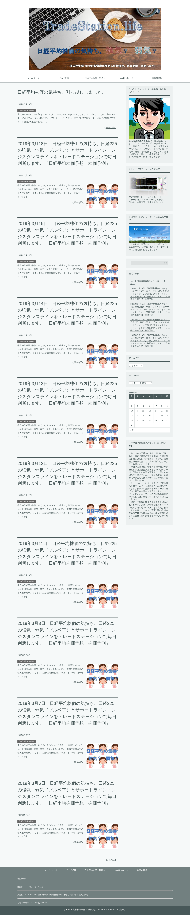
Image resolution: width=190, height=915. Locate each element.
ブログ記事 (64, 78)
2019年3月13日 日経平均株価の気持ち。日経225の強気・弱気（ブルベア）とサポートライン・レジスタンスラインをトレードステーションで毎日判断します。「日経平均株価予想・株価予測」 (150, 340)
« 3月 (132, 430)
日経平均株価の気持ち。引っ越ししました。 (61, 92)
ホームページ (33, 78)
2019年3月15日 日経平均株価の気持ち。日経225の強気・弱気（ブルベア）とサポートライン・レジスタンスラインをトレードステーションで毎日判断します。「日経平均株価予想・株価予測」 (150, 309)
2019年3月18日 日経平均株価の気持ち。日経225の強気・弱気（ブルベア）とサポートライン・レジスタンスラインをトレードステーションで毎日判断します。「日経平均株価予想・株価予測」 (150, 293)
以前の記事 (111, 860)
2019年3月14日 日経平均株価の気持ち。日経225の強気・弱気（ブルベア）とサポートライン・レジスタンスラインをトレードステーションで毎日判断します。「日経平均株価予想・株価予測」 (150, 325)
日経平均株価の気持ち (95, 78)
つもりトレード (126, 78)
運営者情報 (157, 78)
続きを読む (111, 127)
